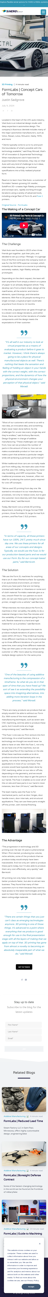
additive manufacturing (14, 1116)
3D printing (7, 84)
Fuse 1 (40, 196)
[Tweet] (3, 110)
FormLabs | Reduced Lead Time (23, 1121)
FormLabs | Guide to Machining (23, 1233)
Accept (31, 1287)
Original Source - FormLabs (14, 205)
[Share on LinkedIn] (11, 110)
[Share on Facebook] (7, 110)
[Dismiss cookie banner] (40, 1244)
